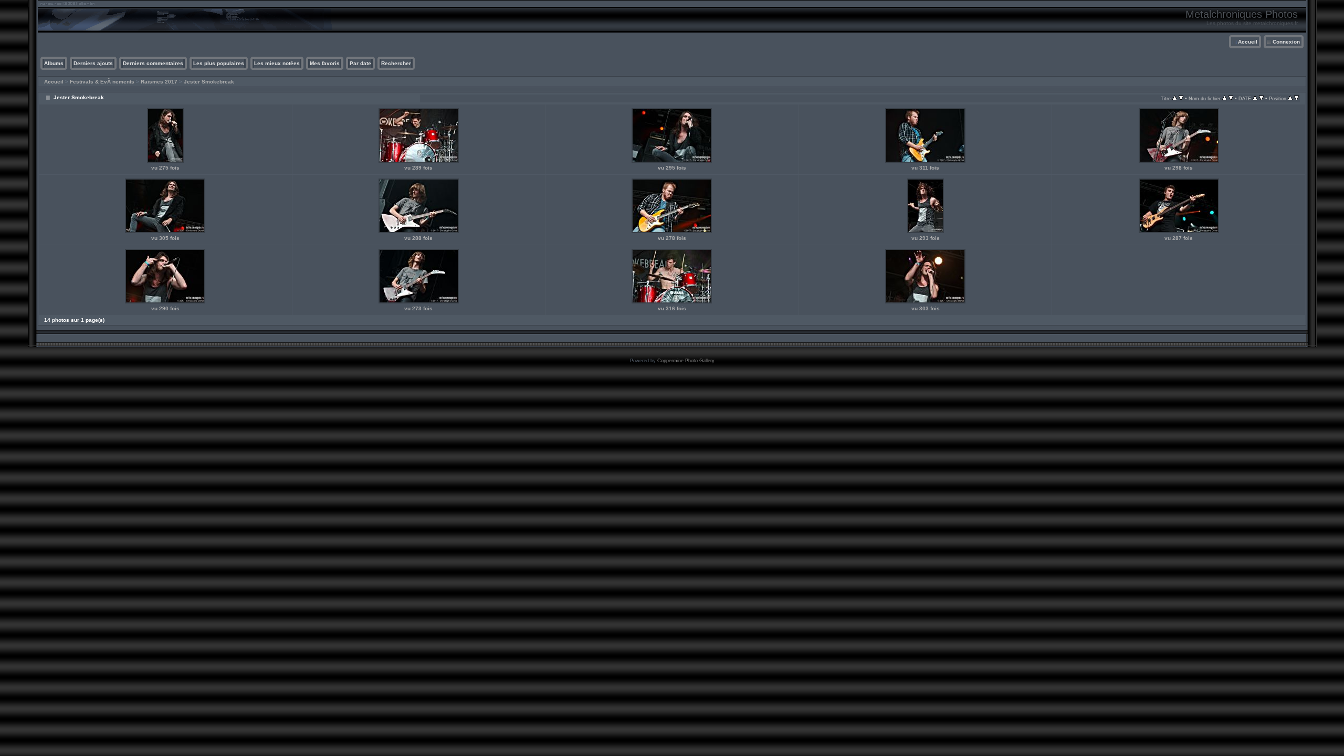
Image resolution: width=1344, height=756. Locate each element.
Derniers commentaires (153, 63)
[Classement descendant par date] (1261, 98)
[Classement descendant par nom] (1230, 98)
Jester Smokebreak (209, 82)
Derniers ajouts (93, 63)
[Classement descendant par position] (1296, 98)
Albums (54, 63)
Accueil (1247, 42)
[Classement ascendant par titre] (1174, 98)
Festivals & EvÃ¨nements (102, 82)
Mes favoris (325, 63)
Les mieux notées (277, 63)
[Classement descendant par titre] (1181, 98)
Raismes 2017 (159, 82)
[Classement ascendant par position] (1290, 98)
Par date (360, 63)
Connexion (1286, 42)
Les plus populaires (218, 63)
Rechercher (396, 63)
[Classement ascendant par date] (1255, 98)
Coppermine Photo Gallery (686, 360)
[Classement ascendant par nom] (1224, 98)
